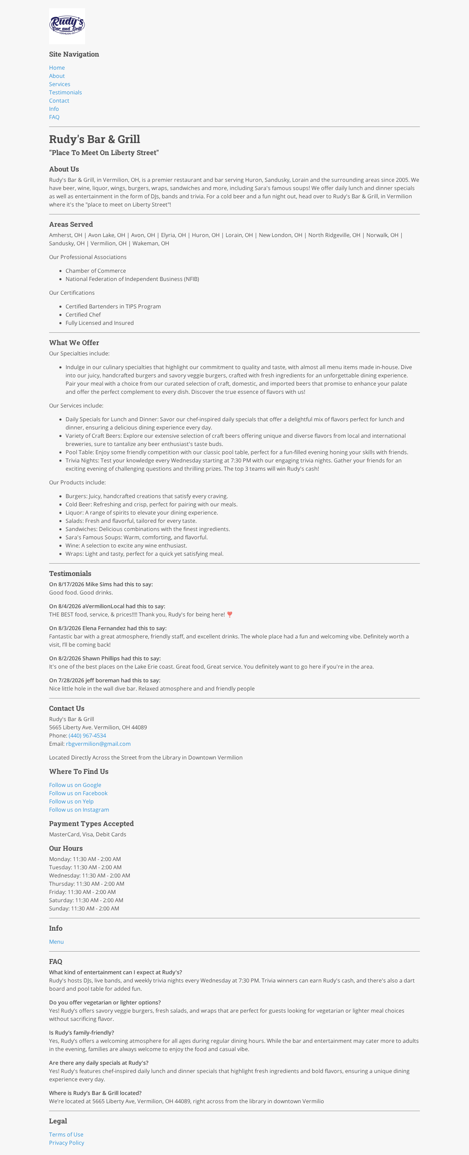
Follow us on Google (75, 785)
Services (59, 84)
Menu (56, 941)
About (57, 76)
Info (54, 109)
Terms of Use (66, 1134)
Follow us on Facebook (78, 793)
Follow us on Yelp (71, 801)
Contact (59, 100)
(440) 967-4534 (87, 735)
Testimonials (65, 92)
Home (57, 67)
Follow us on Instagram (79, 809)
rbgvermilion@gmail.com (98, 743)
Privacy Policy (66, 1142)
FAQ (54, 117)
